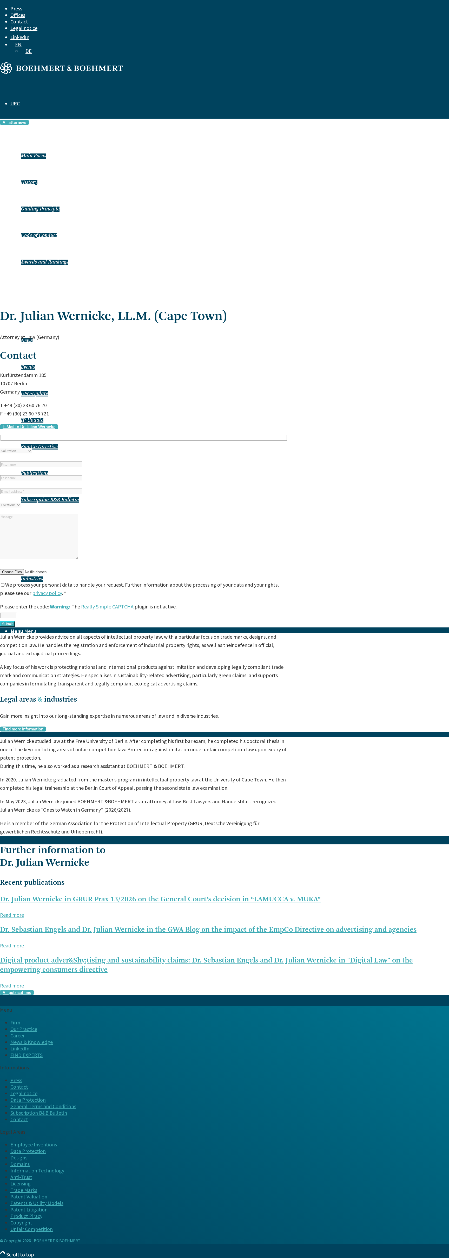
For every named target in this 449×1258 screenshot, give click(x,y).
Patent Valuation (28, 1196)
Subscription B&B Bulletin (50, 500)
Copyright (21, 1222)
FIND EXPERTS (16, 662)
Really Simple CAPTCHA (107, 606)
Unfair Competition (31, 1229)
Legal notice (23, 28)
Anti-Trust (21, 1177)
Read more (12, 915)
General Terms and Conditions (43, 1106)
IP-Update (32, 420)
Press (16, 8)
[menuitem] (210, 8)
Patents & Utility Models (36, 1203)
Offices (17, 15)
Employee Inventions (33, 1144)
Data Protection (28, 1099)
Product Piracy (26, 1216)
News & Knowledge (31, 1042)
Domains (20, 1164)
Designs (18, 1157)
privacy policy (47, 593)
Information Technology (37, 1170)
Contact (19, 21)
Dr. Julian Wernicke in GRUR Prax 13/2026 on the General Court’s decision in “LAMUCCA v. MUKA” (160, 899)
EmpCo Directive (39, 447)
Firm (15, 1022)
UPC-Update (34, 393)
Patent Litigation (29, 1209)
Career (17, 1035)
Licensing (20, 1183)
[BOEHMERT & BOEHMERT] (61, 72)
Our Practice (23, 1029)
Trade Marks (23, 1190)
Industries (32, 579)
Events (28, 367)
